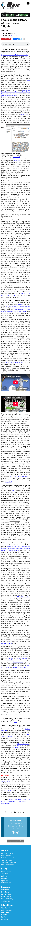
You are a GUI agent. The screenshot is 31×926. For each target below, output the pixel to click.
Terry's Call (8, 482)
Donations (5, 892)
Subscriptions (6, 883)
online (13, 491)
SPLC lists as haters (23, 597)
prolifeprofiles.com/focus (9, 96)
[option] (15, 827)
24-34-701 (17, 160)
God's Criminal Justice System (19, 476)
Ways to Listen (6, 860)
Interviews (5, 912)
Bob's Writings (6, 910)
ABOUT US (5, 919)
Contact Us (5, 901)
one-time (10, 658)
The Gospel (5, 908)
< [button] (2, 827)
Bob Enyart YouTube (8, 858)
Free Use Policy (7, 899)
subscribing (10, 660)
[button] (28, 3)
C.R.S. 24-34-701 (9, 790)
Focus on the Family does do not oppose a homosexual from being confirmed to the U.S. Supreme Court (15, 548)
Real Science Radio (8, 865)
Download (7, 38)
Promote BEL (6, 894)
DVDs (7, 667)
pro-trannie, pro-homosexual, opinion (18, 306)
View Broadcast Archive (15, 841)
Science (4, 876)
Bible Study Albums (23, 744)
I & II (14, 362)
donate (17, 748)
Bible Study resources (19, 667)
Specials (4, 881)
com (15, 722)
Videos (19, 746)
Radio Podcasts (7, 853)
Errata (3, 917)
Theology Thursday (8, 862)
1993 (28, 81)
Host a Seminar (7, 896)
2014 (4, 82)
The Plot (4, 874)
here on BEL (16, 157)
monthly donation (22, 658)
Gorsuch (20, 304)
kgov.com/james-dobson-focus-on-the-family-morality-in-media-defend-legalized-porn (15, 801)
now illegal (24, 114)
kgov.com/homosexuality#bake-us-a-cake (14, 55)
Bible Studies (6, 871)
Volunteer (5, 890)
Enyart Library (18, 662)
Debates (4, 878)
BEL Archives (6, 856)
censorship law (6, 781)
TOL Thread (14, 35)
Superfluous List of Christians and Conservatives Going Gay (15, 92)
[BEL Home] (10, 6)
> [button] (28, 827)
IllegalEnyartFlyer (6, 643)
